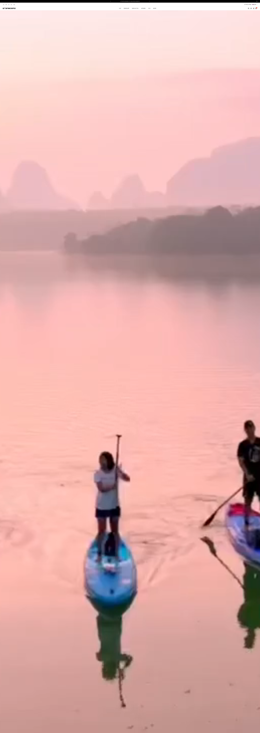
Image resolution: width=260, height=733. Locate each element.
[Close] (256, 1)
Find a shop (248, 4)
